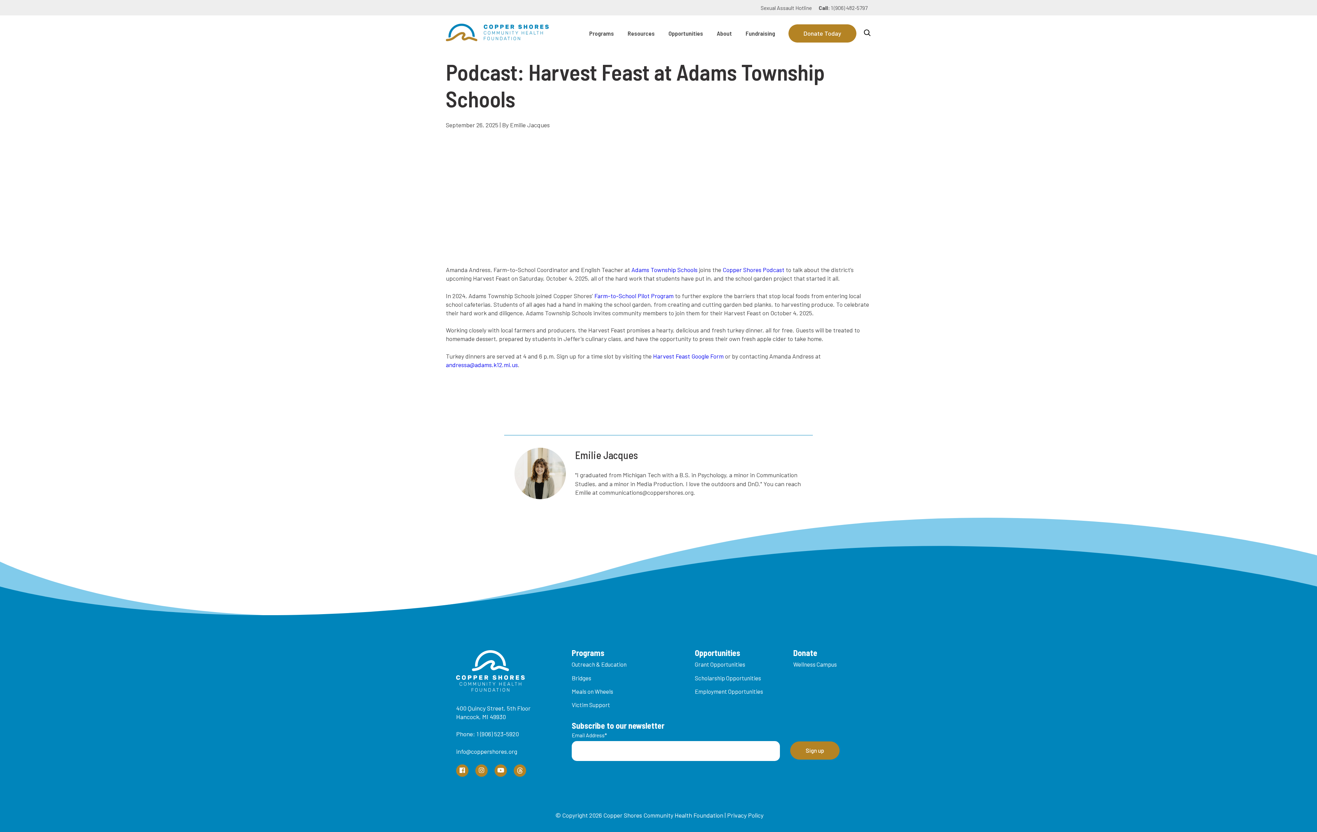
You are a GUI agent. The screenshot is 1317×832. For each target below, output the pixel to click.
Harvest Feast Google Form (688, 356)
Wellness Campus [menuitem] (815, 664)
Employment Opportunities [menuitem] (729, 691)
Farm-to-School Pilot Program (634, 296)
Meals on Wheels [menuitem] (592, 691)
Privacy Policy (745, 815)
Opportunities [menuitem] (685, 33)
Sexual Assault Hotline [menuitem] (786, 7)
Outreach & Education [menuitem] (599, 664)
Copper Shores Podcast (753, 269)
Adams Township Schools (664, 269)
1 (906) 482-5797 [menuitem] (843, 7)
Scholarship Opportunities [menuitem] (728, 678)
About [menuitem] (724, 33)
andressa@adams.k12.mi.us (482, 364)
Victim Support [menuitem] (591, 704)
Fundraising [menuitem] (760, 33)
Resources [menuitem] (641, 33)
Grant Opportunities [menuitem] (720, 664)
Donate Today (822, 33)
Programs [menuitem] (601, 33)
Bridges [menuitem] (581, 678)
